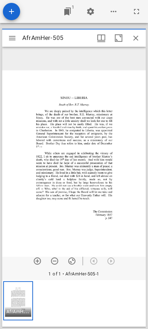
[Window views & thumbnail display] (101, 38)
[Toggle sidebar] (12, 38)
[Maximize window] (118, 38)
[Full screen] (136, 11)
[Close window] (135, 38)
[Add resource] (11, 11)
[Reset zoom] (71, 261)
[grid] (74, 303)
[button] (18, 301)
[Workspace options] (113, 11)
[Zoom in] (37, 261)
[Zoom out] (54, 261)
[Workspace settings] (90, 11)
